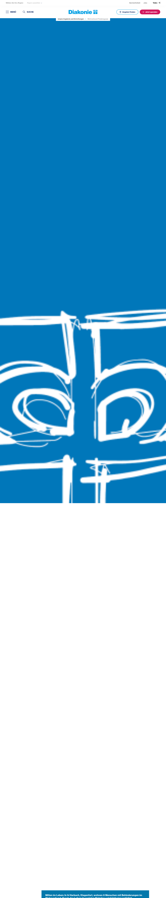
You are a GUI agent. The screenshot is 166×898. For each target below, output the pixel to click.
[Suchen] (24, 12)
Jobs (145, 3)
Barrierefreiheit (134, 3)
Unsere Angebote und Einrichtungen (71, 19)
